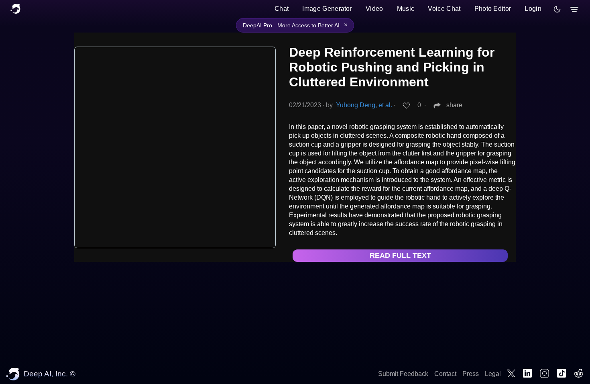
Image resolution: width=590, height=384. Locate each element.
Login (533, 8)
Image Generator (327, 8)
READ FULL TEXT (400, 255)
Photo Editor (492, 8)
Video (374, 8)
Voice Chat (444, 8)
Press (470, 373)
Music (406, 8)
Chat (282, 8)
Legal (493, 373)
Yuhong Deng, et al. (364, 105)
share (454, 105)
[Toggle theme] (557, 9)
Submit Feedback (403, 373)
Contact (445, 373)
